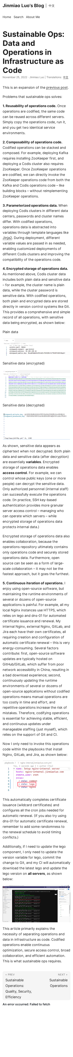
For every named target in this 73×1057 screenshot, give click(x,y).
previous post (57, 87)
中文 (52, 6)
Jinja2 (7, 238)
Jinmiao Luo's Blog (23, 5)
